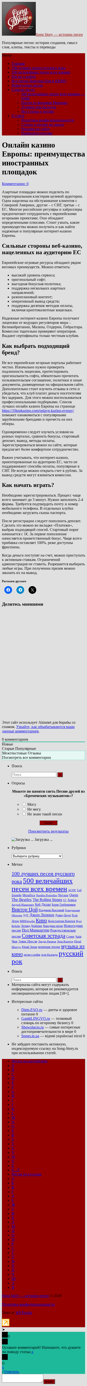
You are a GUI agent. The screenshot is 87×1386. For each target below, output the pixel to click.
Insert (49, 1381)
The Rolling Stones (47, 900)
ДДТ (26, 915)
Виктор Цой (25, 909)
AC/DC (72, 890)
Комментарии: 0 (15, 184)
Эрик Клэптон (65, 941)
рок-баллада (49, 954)
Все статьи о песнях (37, 111)
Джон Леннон (41, 915)
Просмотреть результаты (48, 831)
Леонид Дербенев (31, 926)
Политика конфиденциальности (47, 120)
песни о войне (32, 954)
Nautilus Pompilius (46, 895)
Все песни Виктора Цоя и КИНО (39, 81)
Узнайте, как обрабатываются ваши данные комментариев (38, 729)
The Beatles (22, 899)
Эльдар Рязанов (47, 941)
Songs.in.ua (30, 1036)
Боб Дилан (43, 904)
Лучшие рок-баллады (38, 107)
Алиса (71, 900)
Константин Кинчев (61, 921)
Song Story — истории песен (59, 34)
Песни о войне (24, 77)
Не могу (34, 809)
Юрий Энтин (29, 947)
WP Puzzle (23, 1313)
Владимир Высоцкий (51, 910)
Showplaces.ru (32, 1027)
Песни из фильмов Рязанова (44, 103)
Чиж (14, 941)
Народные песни (53, 926)
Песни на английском (29, 1061)
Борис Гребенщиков (64, 904)
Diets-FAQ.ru (31, 1010)
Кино (41, 920)
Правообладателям (36, 133)
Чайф (78, 936)
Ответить (11, 1372)
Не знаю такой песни (44, 814)
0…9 (15, 1170)
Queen (73, 895)
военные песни (49, 947)
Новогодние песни (27, 85)
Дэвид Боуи (63, 915)
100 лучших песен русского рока (38, 68)
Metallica (28, 895)
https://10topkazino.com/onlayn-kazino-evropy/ (38, 411)
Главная (18, 63)
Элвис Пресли (27, 941)
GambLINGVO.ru (35, 1018)
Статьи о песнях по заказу (42, 124)
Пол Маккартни (35, 930)
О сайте (18, 116)
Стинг (70, 936)
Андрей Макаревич (23, 904)
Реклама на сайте (35, 129)
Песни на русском (26, 1174)
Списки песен (23, 90)
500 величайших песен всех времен (41, 72)
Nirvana (63, 895)
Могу (31, 804)
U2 (64, 900)
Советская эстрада (43, 936)
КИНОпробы (27, 921)
